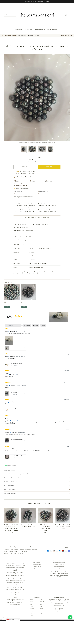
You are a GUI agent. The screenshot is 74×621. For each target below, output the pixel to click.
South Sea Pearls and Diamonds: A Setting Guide (15, 580)
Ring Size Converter (37, 568)
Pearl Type (27, 32)
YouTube (16, 551)
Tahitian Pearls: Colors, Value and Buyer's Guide (15, 565)
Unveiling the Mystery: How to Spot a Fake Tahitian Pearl (15, 600)
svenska (42, 612)
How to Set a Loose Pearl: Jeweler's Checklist (15, 584)
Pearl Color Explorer (37, 566)
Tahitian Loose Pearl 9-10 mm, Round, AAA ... (28, 301)
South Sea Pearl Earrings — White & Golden (59, 568)
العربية (42, 599)
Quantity (40, 157)
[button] (58, 317)
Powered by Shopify (19, 554)
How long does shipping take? (10, 482)
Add (7, 306)
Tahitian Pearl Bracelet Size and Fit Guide (15, 582)
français (31, 610)
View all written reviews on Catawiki (21, 185)
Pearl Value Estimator (37, 562)
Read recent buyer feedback (20, 183)
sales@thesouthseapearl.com (62, 610)
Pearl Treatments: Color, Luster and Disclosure (15, 579)
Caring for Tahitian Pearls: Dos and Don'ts (15, 602)
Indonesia (42, 603)
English (66, 547)
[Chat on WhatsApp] (70, 617)
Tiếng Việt (42, 606)
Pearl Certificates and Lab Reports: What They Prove (15, 590)
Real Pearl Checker (37, 564)
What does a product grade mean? (11, 478)
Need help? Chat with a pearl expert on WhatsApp (37, 217)
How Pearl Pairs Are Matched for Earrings (15, 586)
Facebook (57, 612)
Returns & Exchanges (21, 547)
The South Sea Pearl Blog (15, 604)
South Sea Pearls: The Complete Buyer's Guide (15, 563)
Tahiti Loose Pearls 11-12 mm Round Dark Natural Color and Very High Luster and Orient (11, 528)
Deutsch (31, 606)
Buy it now (49, 166)
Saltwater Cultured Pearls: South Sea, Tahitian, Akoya (15, 593)
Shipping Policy (12, 547)
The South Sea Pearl (11, 554)
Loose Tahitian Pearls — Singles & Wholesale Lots (59, 561)
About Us (6, 547)
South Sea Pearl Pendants (59, 570)
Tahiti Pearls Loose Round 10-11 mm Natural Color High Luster (45, 528)
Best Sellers (18, 29)
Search (5, 551)
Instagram (10, 551)
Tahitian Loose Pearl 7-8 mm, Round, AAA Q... (11, 301)
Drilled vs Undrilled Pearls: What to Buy (15, 587)
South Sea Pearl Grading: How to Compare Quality (15, 573)
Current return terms (43, 193)
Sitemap (21, 551)
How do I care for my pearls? (10, 489)
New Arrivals (28, 29)
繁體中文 (42, 605)
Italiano (31, 605)
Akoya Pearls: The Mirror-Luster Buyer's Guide (15, 567)
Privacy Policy (7, 549)
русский (31, 603)
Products (23, 40)
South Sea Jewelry (52, 29)
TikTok (25, 551)
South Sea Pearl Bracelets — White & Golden (59, 573)
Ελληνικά (42, 608)
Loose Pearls (37, 32)
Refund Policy (30, 547)
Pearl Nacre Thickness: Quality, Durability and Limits (15, 576)
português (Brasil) (31, 614)
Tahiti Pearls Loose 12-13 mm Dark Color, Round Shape (62, 527)
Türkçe (42, 614)
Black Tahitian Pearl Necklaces (59, 562)
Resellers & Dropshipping (25, 549)
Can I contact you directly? (10, 493)
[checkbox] (43, 325)
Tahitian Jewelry (39, 29)
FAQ (12, 549)
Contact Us (47, 32)
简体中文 (42, 601)
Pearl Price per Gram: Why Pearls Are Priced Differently (15, 569)
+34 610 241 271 (53, 610)
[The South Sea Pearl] (37, 15)
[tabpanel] (37, 392)
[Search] (4, 15)
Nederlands (32, 608)
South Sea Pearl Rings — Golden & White (59, 571)
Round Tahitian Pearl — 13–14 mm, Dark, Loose (28, 526)
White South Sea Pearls (59, 564)
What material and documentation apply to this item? (16, 474)
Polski (42, 610)
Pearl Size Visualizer (37, 561)
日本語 (31, 612)
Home (17, 40)
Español (31, 601)
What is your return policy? (10, 485)
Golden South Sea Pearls (59, 566)
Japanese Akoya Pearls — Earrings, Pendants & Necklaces (59, 576)
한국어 (31, 615)
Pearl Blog (34, 549)
